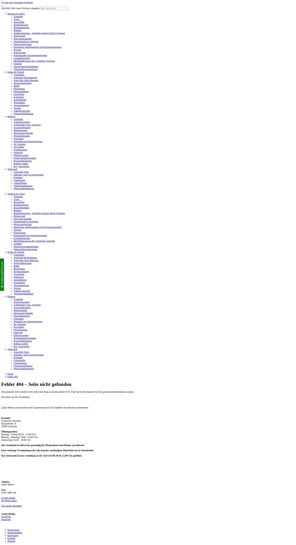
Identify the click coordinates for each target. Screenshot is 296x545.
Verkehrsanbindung (23, 186)
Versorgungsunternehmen (26, 66)
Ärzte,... (17, 19)
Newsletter (19, 147)
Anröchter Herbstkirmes (25, 77)
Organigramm (20, 149)
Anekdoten (19, 75)
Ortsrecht (18, 152)
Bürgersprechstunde (23, 133)
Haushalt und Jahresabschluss (28, 141)
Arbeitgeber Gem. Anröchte (27, 124)
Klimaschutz (20, 52)
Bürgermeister (20, 130)
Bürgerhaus (19, 88)
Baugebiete (19, 22)
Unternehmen (20, 183)
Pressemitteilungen (23, 161)
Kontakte (18, 177)
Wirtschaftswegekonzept (25, 69)
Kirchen (17, 50)
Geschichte (19, 94)
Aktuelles (18, 16)
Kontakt (11, 538)
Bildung (17, 30)
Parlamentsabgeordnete (25, 158)
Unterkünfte (19, 180)
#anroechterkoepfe (23, 83)
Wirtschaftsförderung (24, 188)
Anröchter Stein (21, 172)
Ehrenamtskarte (21, 91)
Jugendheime (20, 100)
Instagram (6, 519)
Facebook (6, 516)
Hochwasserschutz (23, 44)
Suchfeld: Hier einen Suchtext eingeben (20, 8)
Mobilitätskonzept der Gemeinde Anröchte (34, 61)
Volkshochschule (22, 111)
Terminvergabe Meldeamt (2, 273)
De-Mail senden (9, 500)
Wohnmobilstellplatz (23, 113)
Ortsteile (18, 63)
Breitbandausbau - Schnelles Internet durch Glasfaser (39, 33)
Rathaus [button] (11, 116)
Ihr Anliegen (20, 144)
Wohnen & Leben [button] (16, 13)
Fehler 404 (12, 376)
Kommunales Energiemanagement (30, 55)
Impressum (12, 535)
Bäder (16, 86)
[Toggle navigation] (2, 6)
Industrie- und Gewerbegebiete (29, 174)
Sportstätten (19, 102)
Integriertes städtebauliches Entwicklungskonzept (37, 47)
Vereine (17, 108)
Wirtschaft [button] (12, 169)
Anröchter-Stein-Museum (26, 80)
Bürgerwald (19, 36)
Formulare (19, 138)
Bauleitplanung (21, 25)
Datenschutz (13, 530)
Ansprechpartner (22, 122)
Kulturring (19, 97)
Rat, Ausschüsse (21, 166)
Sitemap (11, 541)
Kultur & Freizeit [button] (15, 72)
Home (10, 374)
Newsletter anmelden (11, 506)
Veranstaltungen (21, 105)
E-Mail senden (8, 498)
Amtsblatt (18, 119)
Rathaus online (21, 163)
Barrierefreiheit (14, 532)
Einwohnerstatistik (23, 38)
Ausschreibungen (22, 127)
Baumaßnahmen (21, 27)
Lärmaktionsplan (22, 58)
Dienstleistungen (22, 136)
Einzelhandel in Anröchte (26, 41)
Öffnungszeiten (21, 155)
